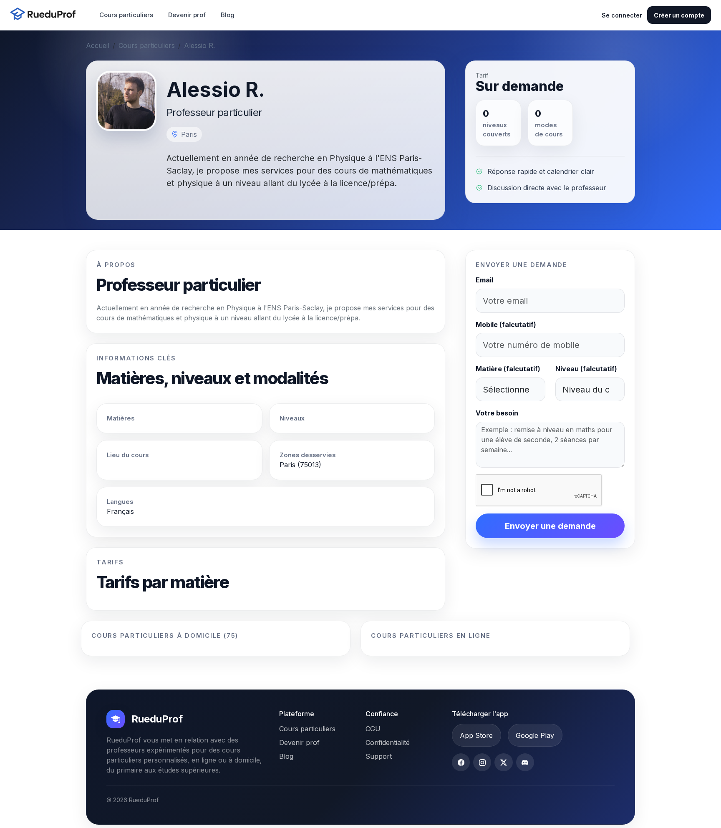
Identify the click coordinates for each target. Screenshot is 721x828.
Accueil (97, 45)
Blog (227, 15)
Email (484, 280)
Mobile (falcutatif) (506, 324)
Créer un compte (679, 15)
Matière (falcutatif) (508, 369)
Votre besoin (497, 413)
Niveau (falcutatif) (586, 369)
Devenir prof (187, 15)
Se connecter (622, 15)
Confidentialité (388, 742)
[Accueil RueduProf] (45, 14)
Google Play (535, 735)
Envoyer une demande (550, 526)
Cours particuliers (126, 15)
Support (379, 756)
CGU (373, 729)
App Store (476, 735)
